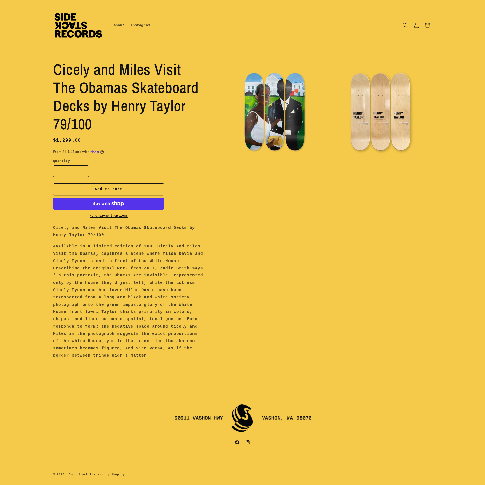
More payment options (109, 216)
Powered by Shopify (107, 474)
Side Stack (78, 474)
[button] (405, 25)
